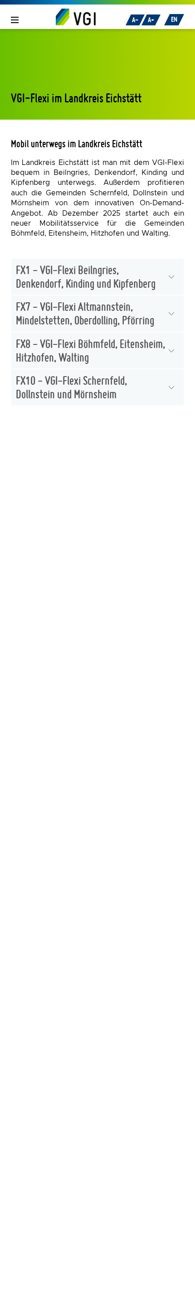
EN (174, 19)
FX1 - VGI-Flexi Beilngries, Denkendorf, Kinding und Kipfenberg (86, 276)
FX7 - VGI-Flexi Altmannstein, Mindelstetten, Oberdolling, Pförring (85, 313)
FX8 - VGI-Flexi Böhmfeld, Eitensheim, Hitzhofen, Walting (90, 350)
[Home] (76, 17)
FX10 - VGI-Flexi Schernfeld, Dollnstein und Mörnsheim (71, 387)
